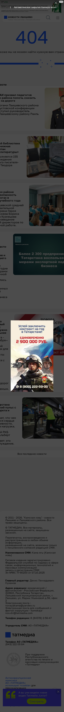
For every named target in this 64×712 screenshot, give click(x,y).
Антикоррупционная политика (18, 679)
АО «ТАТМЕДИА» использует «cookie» (18, 684)
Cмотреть (37, 701)
